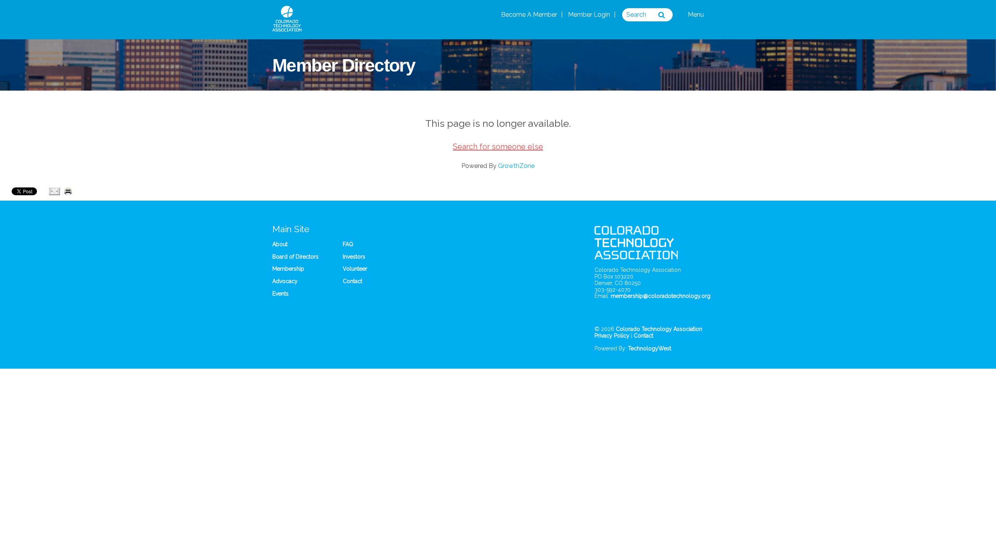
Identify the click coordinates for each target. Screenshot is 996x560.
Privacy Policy (612, 335)
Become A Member (529, 14)
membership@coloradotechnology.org (660, 296)
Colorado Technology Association (659, 329)
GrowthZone (516, 166)
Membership (288, 269)
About (280, 244)
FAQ (348, 244)
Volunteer (355, 269)
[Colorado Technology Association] (287, 27)
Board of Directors (295, 257)
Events (280, 293)
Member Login (589, 14)
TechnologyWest (649, 348)
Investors (354, 257)
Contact (352, 281)
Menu (696, 14)
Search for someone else (498, 146)
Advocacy (285, 281)
